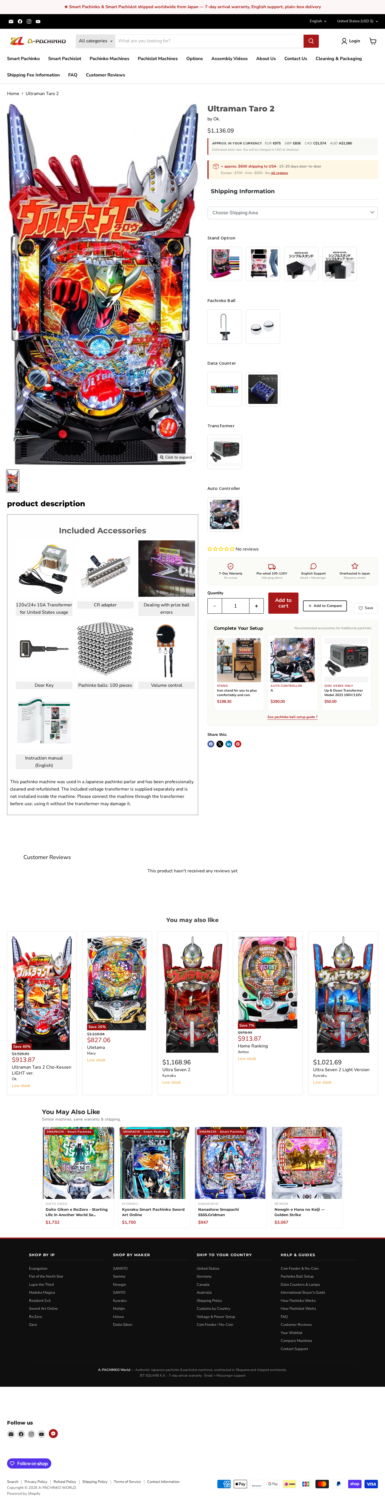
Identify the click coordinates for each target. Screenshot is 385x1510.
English (316, 21)
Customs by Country (213, 1308)
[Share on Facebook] (210, 744)
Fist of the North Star (46, 1276)
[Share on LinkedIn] (228, 744)
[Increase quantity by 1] (256, 606)
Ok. (216, 119)
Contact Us (295, 59)
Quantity (215, 593)
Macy (91, 1053)
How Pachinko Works (298, 1300)
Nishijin (119, 1308)
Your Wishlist (291, 1332)
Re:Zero (35, 1316)
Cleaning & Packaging (339, 59)
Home (13, 93)
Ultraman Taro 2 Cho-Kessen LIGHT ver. (41, 1070)
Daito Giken (122, 1324)
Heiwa (118, 1316)
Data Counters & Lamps (300, 1284)
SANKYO (120, 1268)
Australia (204, 1292)
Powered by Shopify (23, 1493)
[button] (221, 549)
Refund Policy (65, 1481)
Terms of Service (127, 1481)
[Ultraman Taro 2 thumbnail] (12, 481)
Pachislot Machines (158, 59)
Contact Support (294, 1348)
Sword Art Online (43, 1308)
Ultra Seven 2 (176, 1070)
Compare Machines (296, 1340)
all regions (279, 173)
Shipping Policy (209, 1300)
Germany (204, 1276)
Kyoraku (169, 1075)
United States (355, 21)
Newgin (119, 1284)
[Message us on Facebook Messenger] (53, 1433)
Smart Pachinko (23, 59)
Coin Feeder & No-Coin (299, 1268)
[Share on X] (219, 744)
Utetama (96, 1047)
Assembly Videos (229, 59)
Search (12, 1481)
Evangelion (38, 1268)
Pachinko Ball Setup (297, 1276)
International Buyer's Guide (303, 1292)
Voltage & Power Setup (216, 1316)
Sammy (119, 1276)
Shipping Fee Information (33, 75)
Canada (203, 1284)
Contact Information (163, 1481)
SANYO (119, 1292)
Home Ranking (253, 1046)
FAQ (73, 75)
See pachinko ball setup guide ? (292, 717)
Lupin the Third (41, 1284)
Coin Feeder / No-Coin (215, 1324)
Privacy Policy (36, 1481)
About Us (266, 59)
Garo (33, 1324)
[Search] (311, 41)
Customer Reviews (105, 75)
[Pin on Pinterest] (237, 744)
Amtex (243, 1052)
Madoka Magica (42, 1292)
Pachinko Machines (109, 59)
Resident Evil (40, 1300)
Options (194, 59)
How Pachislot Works (298, 1308)
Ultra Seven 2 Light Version (341, 1070)
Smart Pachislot (64, 59)
